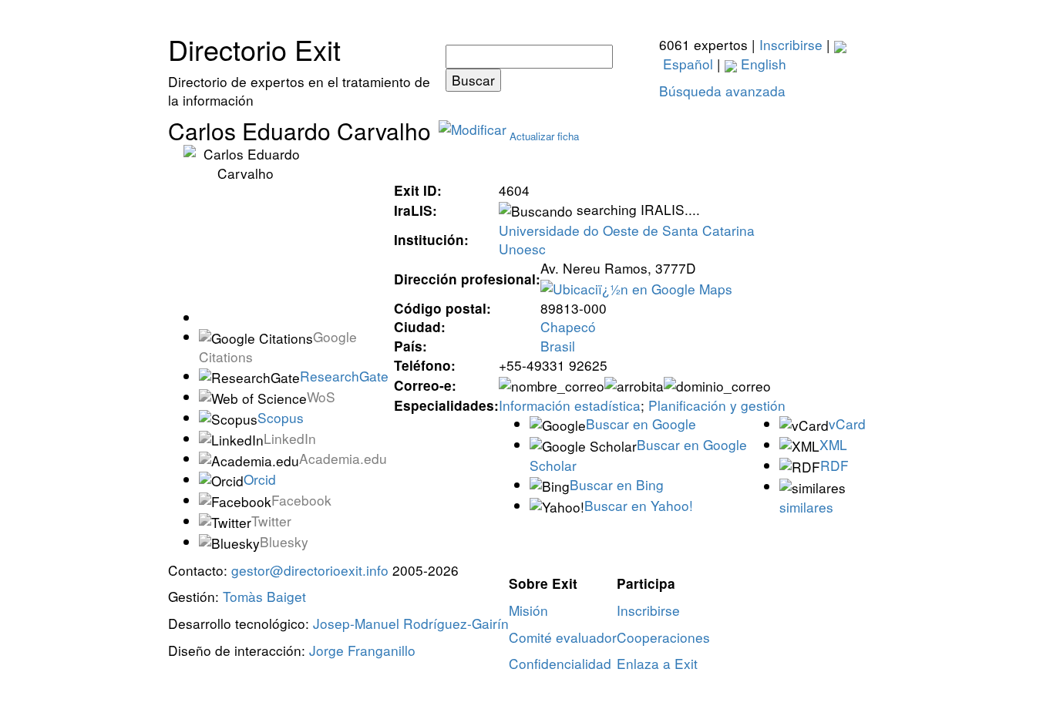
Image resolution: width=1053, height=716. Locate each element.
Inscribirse (791, 44)
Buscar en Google (641, 423)
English (761, 63)
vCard (847, 423)
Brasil (557, 345)
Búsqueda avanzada (722, 90)
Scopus (280, 417)
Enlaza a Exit (657, 663)
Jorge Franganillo (362, 650)
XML (833, 444)
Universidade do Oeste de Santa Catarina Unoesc (627, 239)
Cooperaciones (663, 637)
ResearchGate (344, 375)
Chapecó (568, 326)
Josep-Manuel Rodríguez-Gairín (411, 623)
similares (806, 506)
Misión (528, 610)
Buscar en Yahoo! (638, 505)
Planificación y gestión (717, 405)
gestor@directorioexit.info (310, 570)
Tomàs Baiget (264, 596)
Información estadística (570, 405)
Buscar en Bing (617, 484)
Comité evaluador (563, 637)
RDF (834, 465)
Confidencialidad (560, 663)
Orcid (260, 479)
